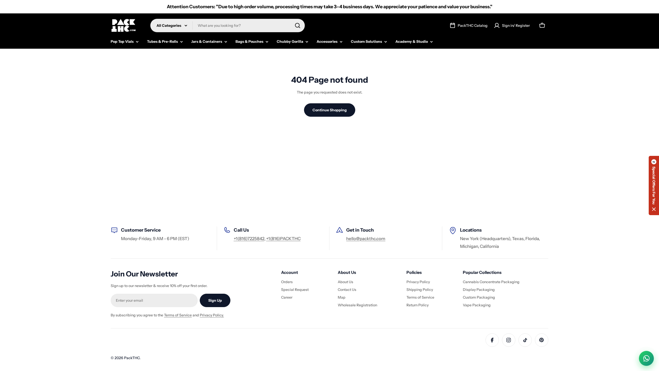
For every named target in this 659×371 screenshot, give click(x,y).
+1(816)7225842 (249, 238)
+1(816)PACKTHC (283, 238)
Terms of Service (178, 315)
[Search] (297, 25)
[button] (654, 185)
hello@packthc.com (365, 238)
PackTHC (132, 358)
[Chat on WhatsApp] (646, 358)
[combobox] (227, 25)
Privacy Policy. (212, 315)
